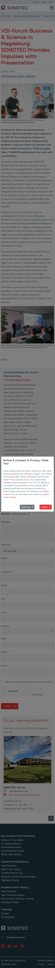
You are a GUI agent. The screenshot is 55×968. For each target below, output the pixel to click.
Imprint (26, 479)
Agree (44, 507)
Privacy (12, 479)
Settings (12, 497)
